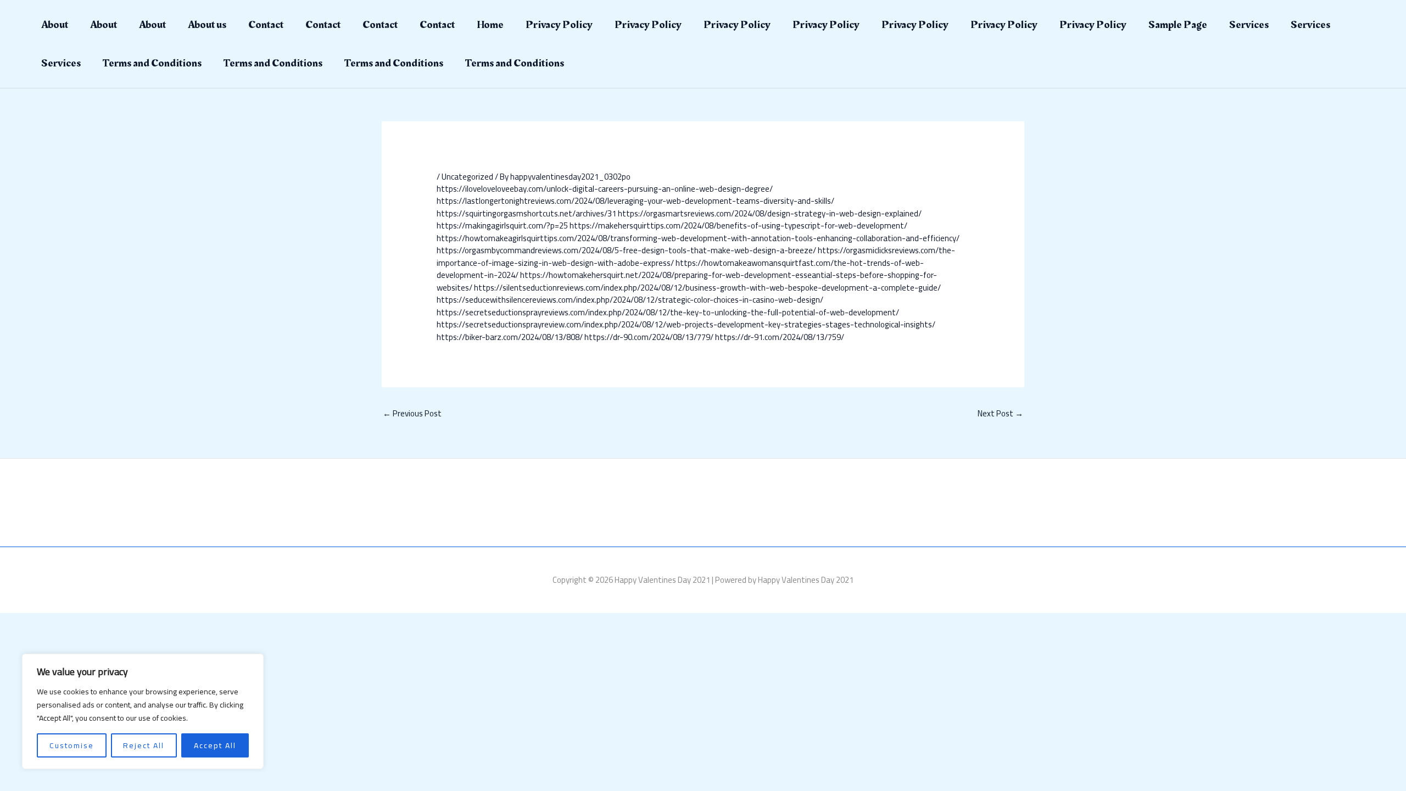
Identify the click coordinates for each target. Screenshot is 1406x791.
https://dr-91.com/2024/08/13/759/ (779, 337)
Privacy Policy (559, 24)
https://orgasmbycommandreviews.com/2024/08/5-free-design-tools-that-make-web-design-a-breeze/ (626, 250)
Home (490, 24)
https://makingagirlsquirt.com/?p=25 (502, 225)
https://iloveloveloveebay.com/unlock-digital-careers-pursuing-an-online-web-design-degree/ (605, 189)
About (54, 24)
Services (1249, 24)
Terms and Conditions (152, 63)
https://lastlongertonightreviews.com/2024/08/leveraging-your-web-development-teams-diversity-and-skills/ (635, 201)
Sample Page (1177, 24)
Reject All (143, 745)
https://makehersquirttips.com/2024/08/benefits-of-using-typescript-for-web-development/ (738, 225)
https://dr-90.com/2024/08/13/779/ (648, 337)
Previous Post (412, 413)
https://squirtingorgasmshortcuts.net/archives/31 (526, 213)
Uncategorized (467, 177)
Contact (265, 24)
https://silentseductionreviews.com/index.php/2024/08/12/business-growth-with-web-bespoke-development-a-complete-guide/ (707, 288)
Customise (71, 745)
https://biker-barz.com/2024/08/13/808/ (510, 337)
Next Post (1000, 413)
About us (207, 24)
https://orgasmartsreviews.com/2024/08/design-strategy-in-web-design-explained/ (770, 213)
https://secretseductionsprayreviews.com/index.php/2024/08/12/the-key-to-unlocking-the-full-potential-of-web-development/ (668, 312)
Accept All (215, 745)
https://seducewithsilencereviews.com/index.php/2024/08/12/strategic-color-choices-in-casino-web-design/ (630, 300)
